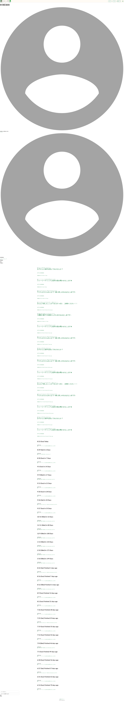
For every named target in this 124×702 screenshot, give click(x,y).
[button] (123, 1)
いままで (1, 263)
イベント (1, 259)
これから (1, 262)
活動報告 (1, 260)
